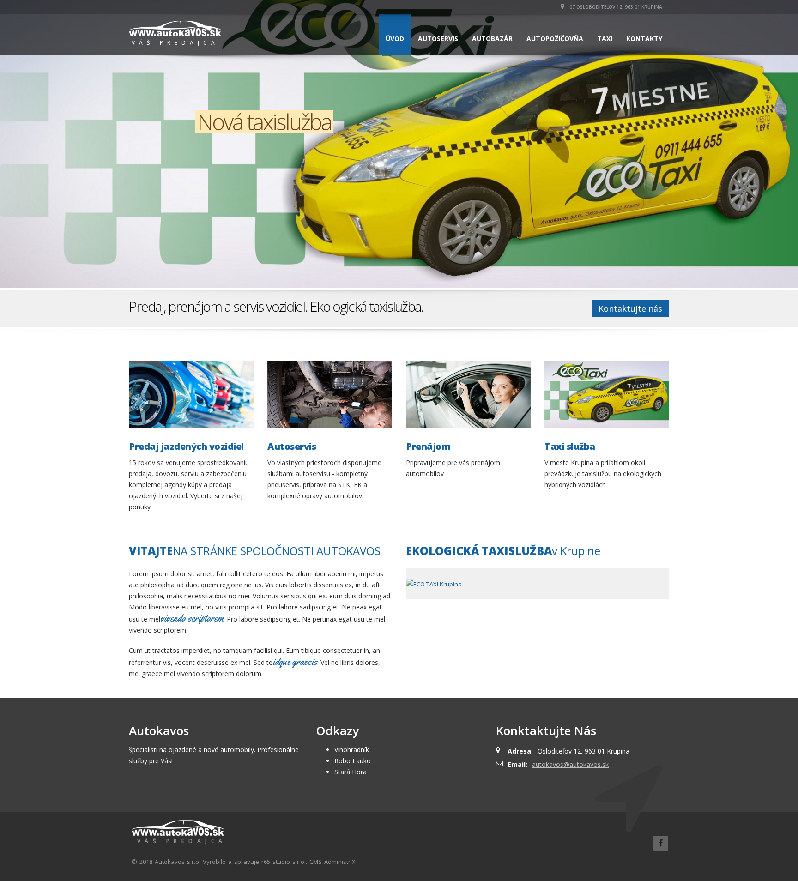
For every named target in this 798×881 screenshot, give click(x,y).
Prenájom (428, 446)
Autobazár (492, 38)
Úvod (395, 38)
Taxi (604, 38)
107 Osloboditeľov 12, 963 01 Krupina (614, 7)
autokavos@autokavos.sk (570, 764)
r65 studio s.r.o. (283, 861)
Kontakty (644, 38)
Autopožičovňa (554, 38)
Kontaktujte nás (630, 308)
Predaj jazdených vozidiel (186, 446)
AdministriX (340, 861)
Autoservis (438, 38)
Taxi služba (569, 446)
